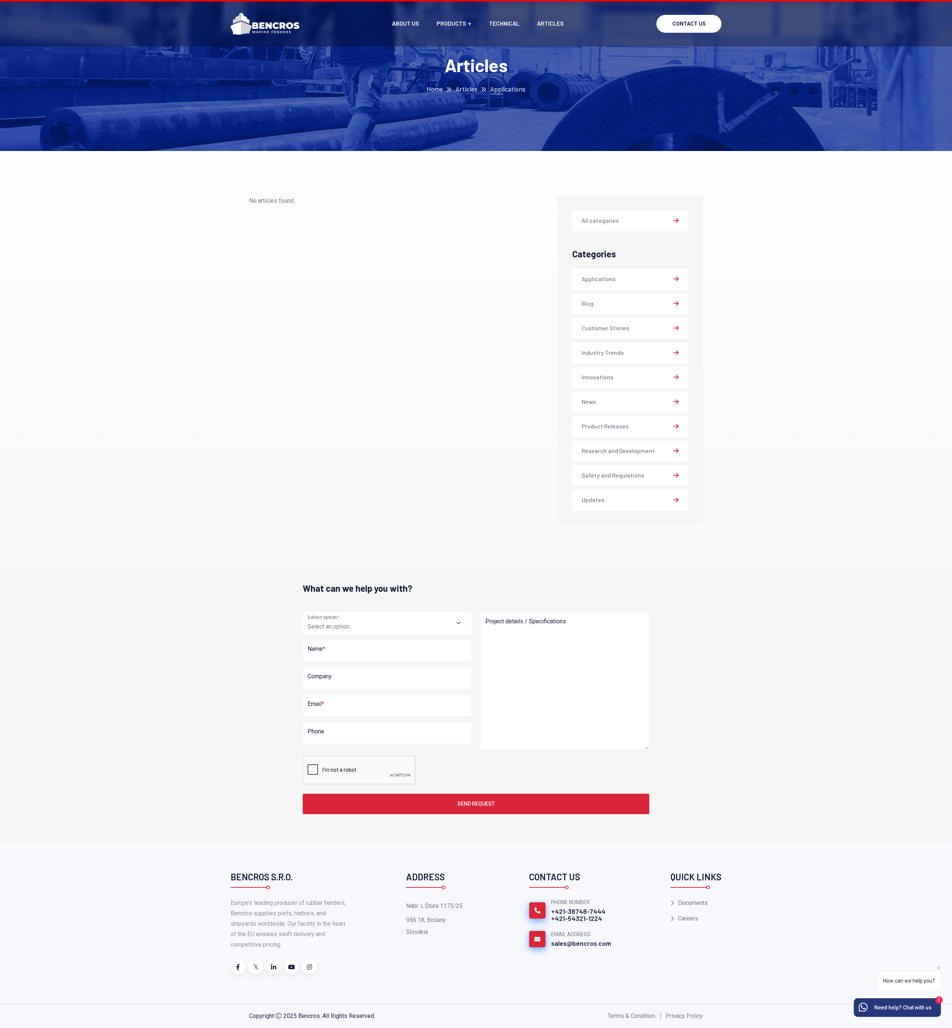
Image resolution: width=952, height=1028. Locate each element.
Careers (688, 918)
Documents (693, 902)
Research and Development (618, 450)
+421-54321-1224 (576, 918)
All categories (600, 220)
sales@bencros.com (581, 943)
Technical (504, 23)
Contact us (689, 24)
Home (435, 89)
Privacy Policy (684, 1015)
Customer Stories (605, 327)
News (589, 401)
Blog (588, 303)
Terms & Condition (631, 1015)
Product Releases (605, 426)
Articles (550, 23)
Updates (593, 499)
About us (405, 23)
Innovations (597, 376)
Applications (598, 278)
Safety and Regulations (613, 475)
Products (451, 23)
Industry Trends (603, 352)
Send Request (476, 804)
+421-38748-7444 (578, 911)
